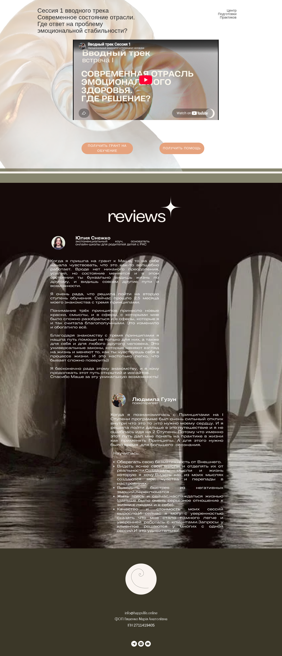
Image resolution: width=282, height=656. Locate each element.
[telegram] (134, 644)
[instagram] (141, 644)
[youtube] (148, 644)
